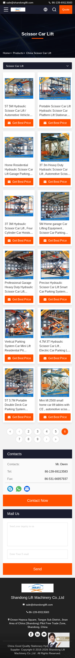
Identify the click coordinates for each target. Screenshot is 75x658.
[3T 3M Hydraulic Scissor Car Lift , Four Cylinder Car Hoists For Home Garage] (19, 206)
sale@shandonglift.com (19, 2)
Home (6, 53)
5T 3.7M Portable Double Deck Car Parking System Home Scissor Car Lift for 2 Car (19, 409)
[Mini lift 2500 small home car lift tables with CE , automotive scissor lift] (55, 382)
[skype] (10, 488)
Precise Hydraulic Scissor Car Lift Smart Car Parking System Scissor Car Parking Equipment (53, 291)
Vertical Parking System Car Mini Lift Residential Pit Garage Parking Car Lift (18, 350)
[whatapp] (18, 489)
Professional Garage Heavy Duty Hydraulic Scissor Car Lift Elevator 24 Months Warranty (19, 291)
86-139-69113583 (61, 2)
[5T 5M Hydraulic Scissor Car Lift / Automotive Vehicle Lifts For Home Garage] (19, 88)
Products (18, 53)
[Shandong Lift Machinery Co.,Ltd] (18, 9)
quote (65, 9)
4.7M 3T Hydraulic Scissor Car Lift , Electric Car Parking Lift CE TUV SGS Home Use (54, 350)
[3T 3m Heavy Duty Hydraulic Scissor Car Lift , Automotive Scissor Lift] (55, 147)
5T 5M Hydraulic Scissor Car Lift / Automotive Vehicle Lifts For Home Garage (17, 115)
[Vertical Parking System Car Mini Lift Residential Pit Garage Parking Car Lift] (19, 324)
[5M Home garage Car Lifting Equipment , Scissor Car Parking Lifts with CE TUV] (55, 206)
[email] (27, 488)
